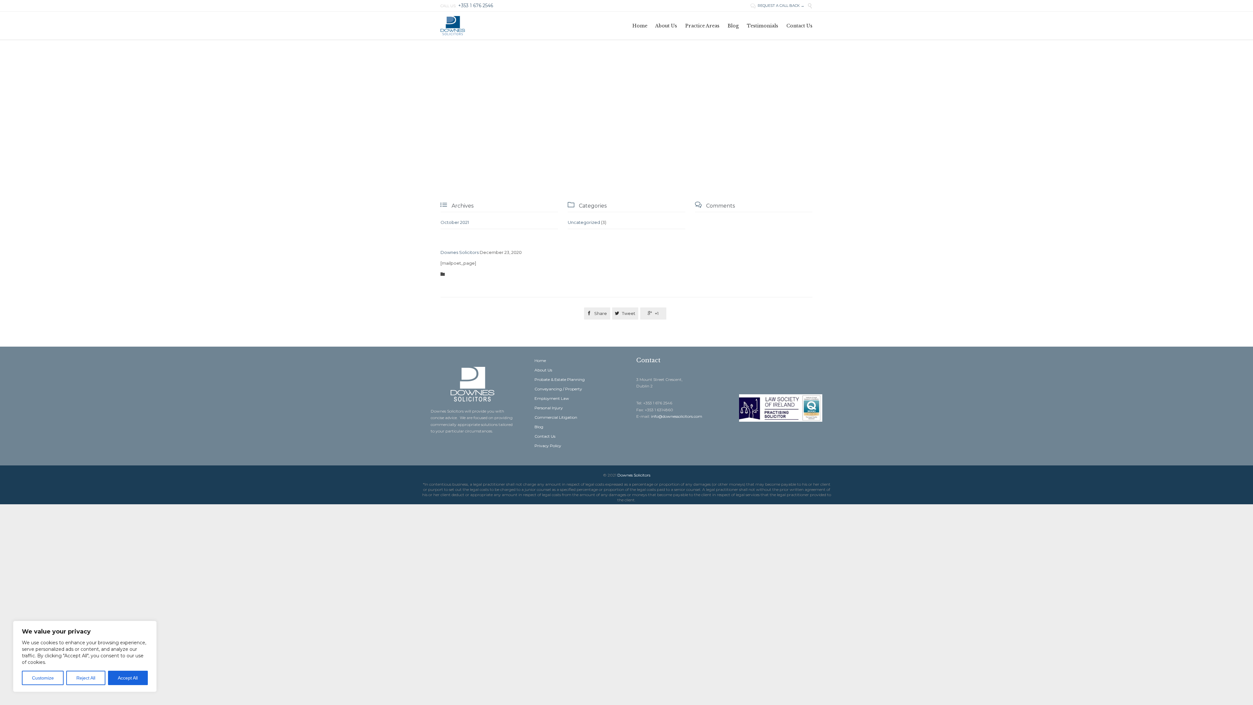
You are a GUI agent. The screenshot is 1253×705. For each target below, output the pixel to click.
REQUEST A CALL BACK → (777, 5)
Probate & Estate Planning (559, 379)
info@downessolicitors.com (676, 416)
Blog (538, 426)
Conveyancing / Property (558, 388)
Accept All (128, 678)
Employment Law (551, 398)
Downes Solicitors (460, 252)
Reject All (85, 678)
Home (540, 360)
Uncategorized (584, 222)
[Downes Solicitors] (453, 25)
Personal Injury (548, 407)
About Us (543, 370)
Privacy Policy (547, 445)
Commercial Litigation (555, 417)
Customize (43, 678)
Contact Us (544, 436)
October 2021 (455, 222)
